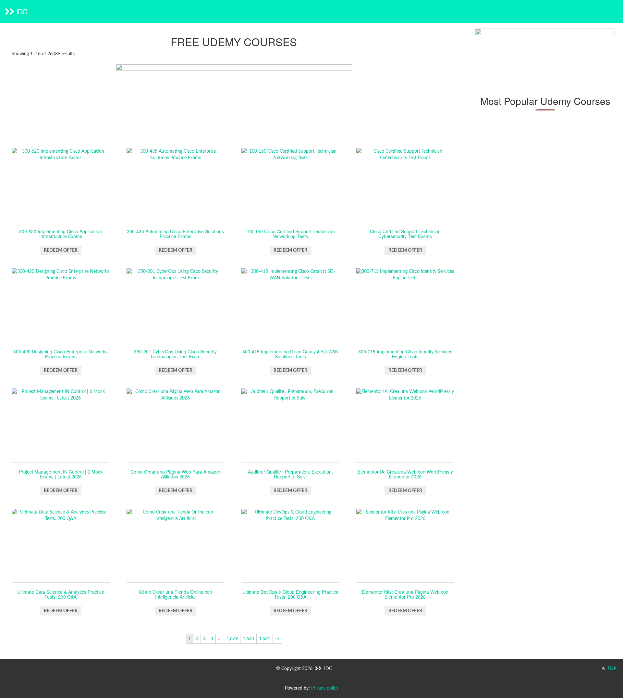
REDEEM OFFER (61, 250)
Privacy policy (324, 688)
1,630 (248, 639)
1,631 (264, 639)
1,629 (232, 639)
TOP (611, 668)
